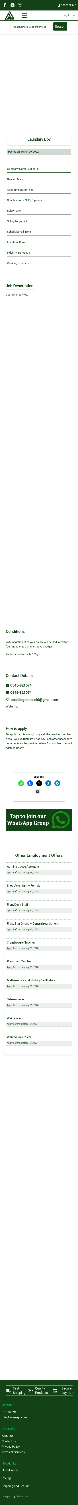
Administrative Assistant (23, 866)
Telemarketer (15, 999)
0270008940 (68, 5)
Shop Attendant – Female (23, 885)
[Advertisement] (39, 87)
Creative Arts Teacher (21, 942)
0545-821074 (21, 685)
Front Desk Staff (17, 904)
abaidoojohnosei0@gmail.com (35, 700)
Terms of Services (13, 1452)
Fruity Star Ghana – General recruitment (33, 923)
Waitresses (14, 1018)
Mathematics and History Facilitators (31, 980)
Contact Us (9, 1441)
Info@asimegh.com (14, 1417)
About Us (7, 1436)
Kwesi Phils (23, 1496)
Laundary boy (39, 139)
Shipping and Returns (15, 1486)
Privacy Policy (11, 1446)
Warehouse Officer (19, 1037)
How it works (10, 1470)
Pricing (6, 1478)
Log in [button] (66, 15)
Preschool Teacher (19, 961)
